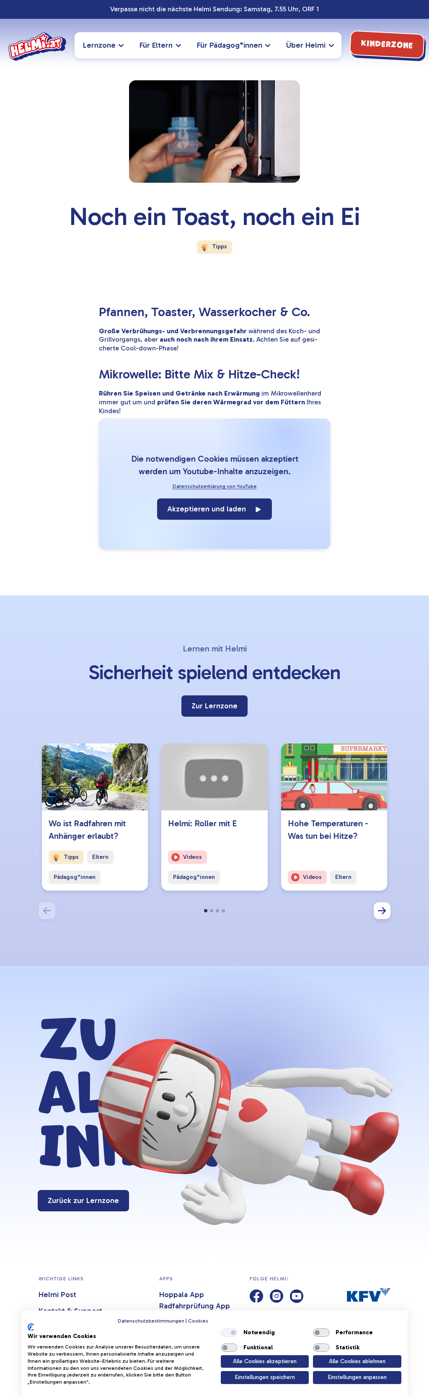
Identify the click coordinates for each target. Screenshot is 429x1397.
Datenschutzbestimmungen (151, 1321)
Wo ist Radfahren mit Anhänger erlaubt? (87, 829)
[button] (205, 910)
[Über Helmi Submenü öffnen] (333, 45)
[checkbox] (229, 1332)
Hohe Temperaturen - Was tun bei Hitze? (328, 829)
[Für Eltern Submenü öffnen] (180, 45)
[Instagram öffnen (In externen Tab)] (276, 1297)
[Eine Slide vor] (382, 910)
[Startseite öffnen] (37, 46)
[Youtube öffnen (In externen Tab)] (296, 1297)
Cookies (198, 1321)
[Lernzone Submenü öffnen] (123, 45)
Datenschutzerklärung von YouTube (215, 486)
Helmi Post (57, 1294)
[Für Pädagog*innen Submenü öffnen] (269, 45)
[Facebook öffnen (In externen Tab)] (256, 1297)
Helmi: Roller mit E (202, 823)
